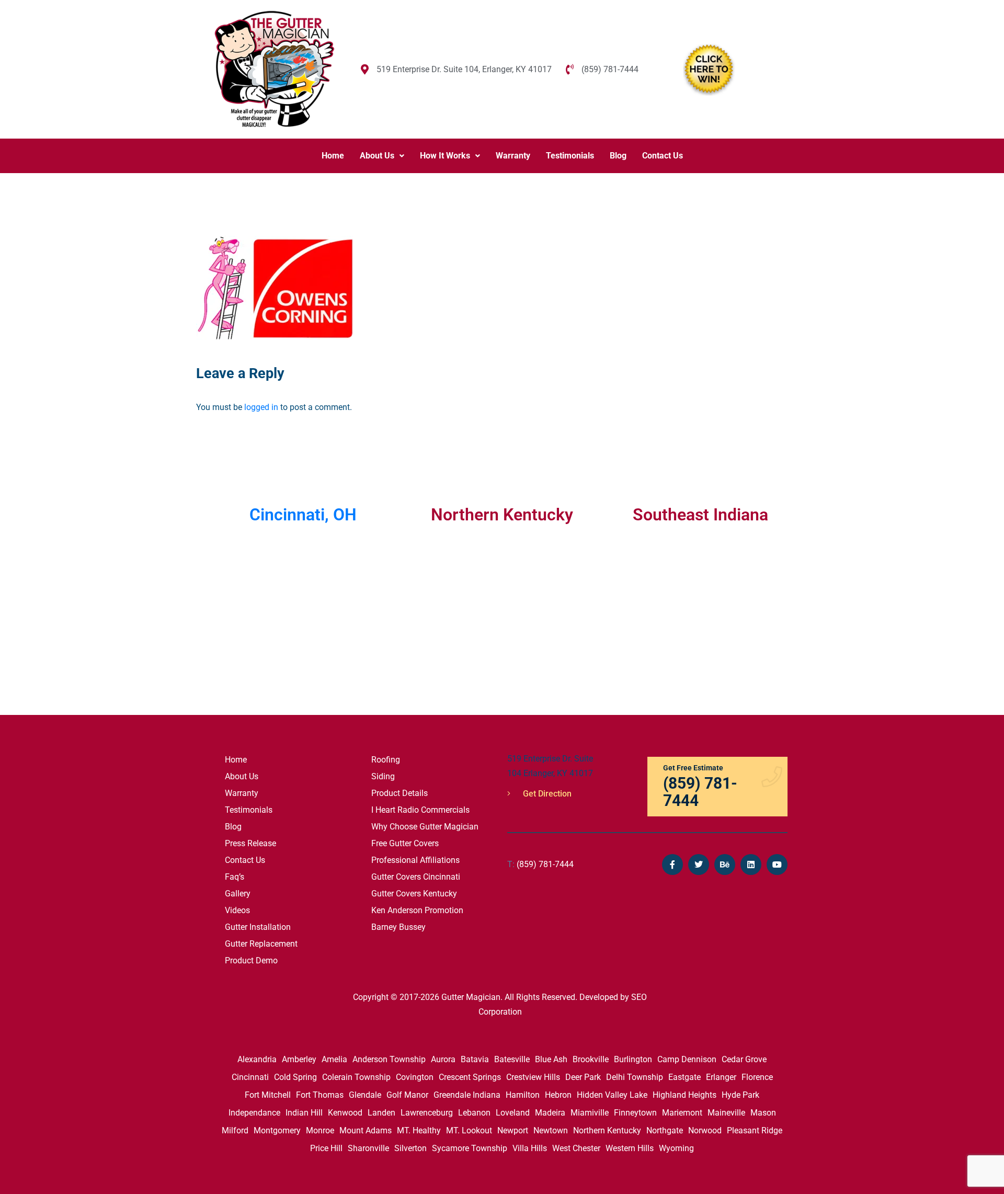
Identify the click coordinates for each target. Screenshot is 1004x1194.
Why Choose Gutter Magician (424, 827)
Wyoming (676, 1148)
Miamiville (590, 1113)
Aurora (443, 1059)
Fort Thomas (320, 1095)
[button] (382, 156)
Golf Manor (407, 1095)
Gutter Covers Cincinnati (415, 877)
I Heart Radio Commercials (420, 810)
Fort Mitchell (268, 1095)
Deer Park (583, 1077)
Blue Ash (551, 1059)
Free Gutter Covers (405, 843)
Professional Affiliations (415, 860)
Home (333, 156)
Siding (383, 776)
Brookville (591, 1059)
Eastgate (684, 1077)
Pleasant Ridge (754, 1130)
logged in (261, 407)
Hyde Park (740, 1095)
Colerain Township (356, 1077)
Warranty (513, 156)
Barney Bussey (398, 927)
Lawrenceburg (427, 1113)
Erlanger (721, 1077)
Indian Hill (304, 1113)
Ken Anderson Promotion (417, 910)
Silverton (410, 1148)
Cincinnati (250, 1077)
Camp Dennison (686, 1059)
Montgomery (277, 1130)
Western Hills (630, 1148)
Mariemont (682, 1113)
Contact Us (662, 156)
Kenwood (345, 1113)
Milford (235, 1130)
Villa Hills (529, 1148)
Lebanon (474, 1113)
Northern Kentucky (607, 1130)
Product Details (399, 793)
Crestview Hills (533, 1077)
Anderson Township (389, 1059)
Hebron (558, 1095)
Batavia (475, 1059)
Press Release (250, 843)
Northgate (664, 1130)
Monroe (320, 1130)
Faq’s (234, 877)
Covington (414, 1077)
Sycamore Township (469, 1148)
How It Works (445, 156)
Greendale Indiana (466, 1095)
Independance (254, 1113)
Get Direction (546, 794)
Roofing (385, 760)
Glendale (365, 1095)
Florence (757, 1077)
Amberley (299, 1059)
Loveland (513, 1113)
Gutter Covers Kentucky (414, 894)
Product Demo (251, 960)
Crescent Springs (470, 1077)
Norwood (705, 1130)
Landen (381, 1113)
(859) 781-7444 (540, 864)
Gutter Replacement (261, 944)
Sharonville (368, 1148)
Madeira (550, 1113)
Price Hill (326, 1148)
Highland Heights (684, 1095)
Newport (512, 1130)
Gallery (237, 894)
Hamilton (523, 1095)
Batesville (512, 1059)
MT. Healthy (419, 1130)
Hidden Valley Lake (612, 1095)
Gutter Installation (258, 927)
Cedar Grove (744, 1059)
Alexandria (257, 1059)
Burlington (633, 1059)
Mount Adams (365, 1130)
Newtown (550, 1130)
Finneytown (635, 1113)
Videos (237, 910)
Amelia (334, 1059)
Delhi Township (634, 1077)
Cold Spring (295, 1077)
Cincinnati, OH (303, 515)
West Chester (576, 1148)
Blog (618, 156)
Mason (763, 1113)
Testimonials (570, 156)
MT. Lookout (469, 1130)
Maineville (726, 1113)
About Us (377, 156)
